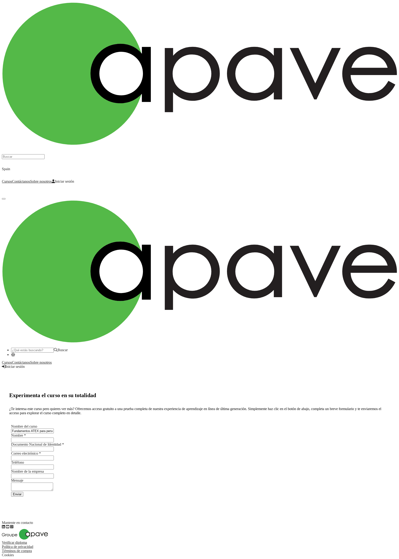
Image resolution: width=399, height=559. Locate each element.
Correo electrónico (26, 453)
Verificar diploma (14, 542)
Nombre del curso (24, 426)
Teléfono (17, 462)
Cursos (7, 181)
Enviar (17, 494)
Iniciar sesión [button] (15, 367)
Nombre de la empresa (27, 471)
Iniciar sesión (64, 181)
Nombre (18, 435)
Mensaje (17, 480)
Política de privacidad (17, 547)
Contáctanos (21, 181)
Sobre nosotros (41, 181)
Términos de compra (17, 551)
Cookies (8, 555)
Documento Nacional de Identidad (37, 444)
